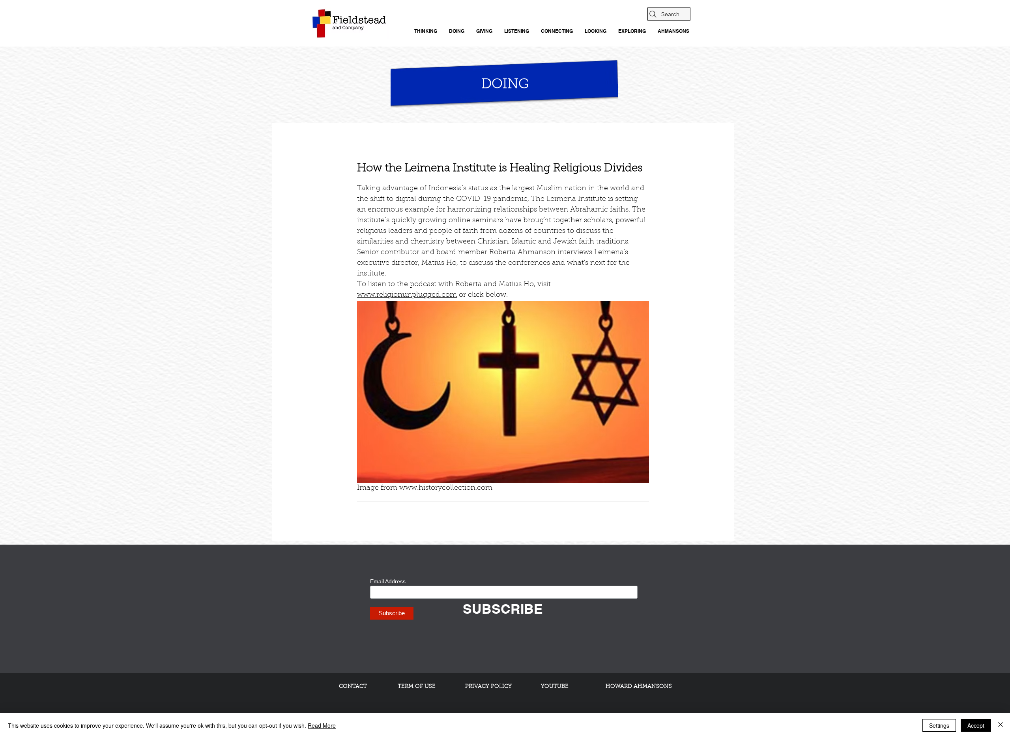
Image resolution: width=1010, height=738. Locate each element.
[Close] (1000, 725)
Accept (975, 725)
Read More (322, 725)
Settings (939, 725)
